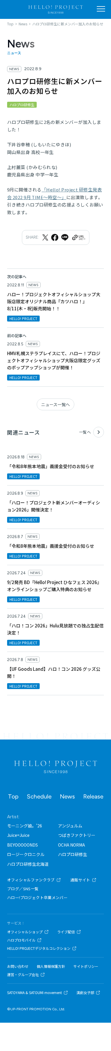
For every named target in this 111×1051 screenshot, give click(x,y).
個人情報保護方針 (51, 966)
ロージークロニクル (25, 854)
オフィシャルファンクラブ (31, 880)
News (67, 796)
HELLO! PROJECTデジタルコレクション (38, 948)
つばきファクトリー (76, 835)
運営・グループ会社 (23, 974)
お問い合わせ (17, 966)
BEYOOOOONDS (22, 845)
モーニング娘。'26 (24, 826)
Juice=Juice (18, 835)
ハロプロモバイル (21, 940)
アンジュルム (70, 826)
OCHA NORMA (71, 845)
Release (93, 796)
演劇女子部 (85, 992)
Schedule (39, 796)
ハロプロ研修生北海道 (28, 864)
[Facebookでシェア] (54, 237)
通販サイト (80, 880)
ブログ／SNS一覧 (23, 888)
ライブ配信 (66, 931)
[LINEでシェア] (64, 237)
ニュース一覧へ (55, 404)
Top (13, 796)
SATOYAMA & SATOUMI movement (34, 992)
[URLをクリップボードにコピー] (78, 237)
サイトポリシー (85, 966)
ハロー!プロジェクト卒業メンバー (37, 897)
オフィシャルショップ (25, 931)
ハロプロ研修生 (72, 854)
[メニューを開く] (100, 8)
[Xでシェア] (45, 237)
